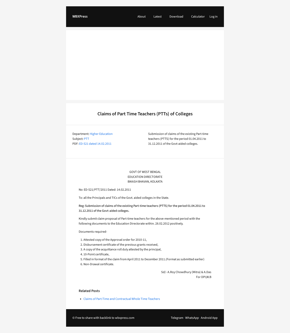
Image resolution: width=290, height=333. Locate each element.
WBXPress (80, 16)
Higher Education (101, 134)
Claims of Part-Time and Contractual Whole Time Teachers (121, 299)
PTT (86, 139)
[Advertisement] (145, 67)
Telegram (177, 318)
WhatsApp (192, 318)
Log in (214, 16)
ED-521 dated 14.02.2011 (95, 144)
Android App (209, 318)
